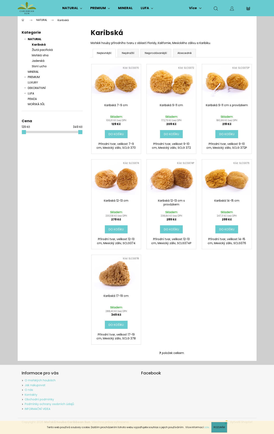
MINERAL (33, 72)
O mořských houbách (40, 380)
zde (206, 427)
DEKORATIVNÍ (37, 88)
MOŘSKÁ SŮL (36, 104)
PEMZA (32, 99)
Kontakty (31, 395)
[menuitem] (72, 8)
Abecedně (184, 53)
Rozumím (219, 427)
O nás (29, 390)
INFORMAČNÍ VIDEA (37, 409)
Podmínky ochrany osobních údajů (49, 404)
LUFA (31, 93)
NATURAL (34, 39)
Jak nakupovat (35, 385)
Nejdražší (128, 53)
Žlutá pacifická (42, 50)
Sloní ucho (39, 66)
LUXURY (33, 82)
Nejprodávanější (156, 53)
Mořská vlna (40, 55)
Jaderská (38, 61)
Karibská (39, 45)
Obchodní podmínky (39, 399)
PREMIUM (34, 77)
